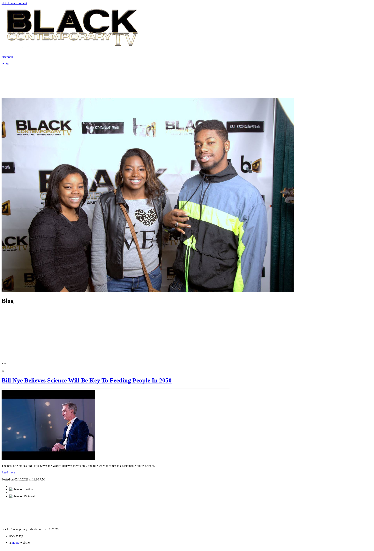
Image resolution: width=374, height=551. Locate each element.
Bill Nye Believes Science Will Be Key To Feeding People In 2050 (87, 380)
